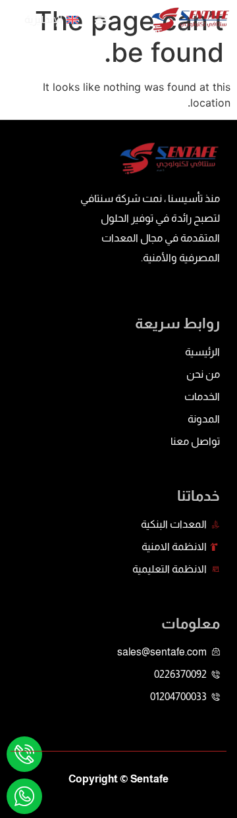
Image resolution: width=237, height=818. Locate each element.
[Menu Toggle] (100, 19)
